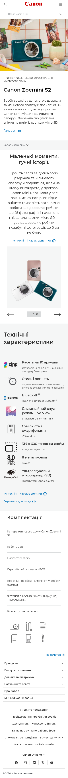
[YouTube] (51, 762)
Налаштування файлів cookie (34, 744)
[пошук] (6, 4)
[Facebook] (16, 762)
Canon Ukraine (32, 754)
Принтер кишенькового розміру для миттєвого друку (28, 80)
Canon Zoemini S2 (14, 144)
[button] (10, 314)
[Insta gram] (25, 762)
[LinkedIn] (34, 762)
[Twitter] (43, 762)
